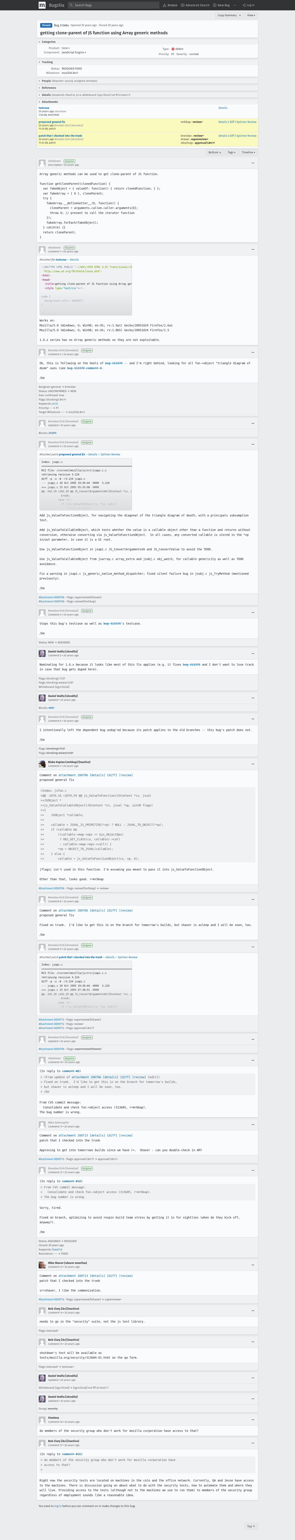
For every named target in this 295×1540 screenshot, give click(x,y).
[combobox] (113, 5)
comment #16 (71, 1454)
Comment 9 (54, 949)
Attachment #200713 (51, 1019)
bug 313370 (113, 363)
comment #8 (70, 1071)
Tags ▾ (232, 152)
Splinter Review (246, 121)
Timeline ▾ (248, 152)
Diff (232, 121)
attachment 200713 (73, 1135)
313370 (52, 433)
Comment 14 (55, 1312)
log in (58, 1506)
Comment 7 (54, 766)
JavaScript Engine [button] (74, 52)
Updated (53, 425)
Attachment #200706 (51, 597)
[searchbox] (113, 5)
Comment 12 (55, 1172)
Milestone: (53, 72)
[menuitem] (170, 5)
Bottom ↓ (215, 152)
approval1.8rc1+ (205, 142)
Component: (52, 52)
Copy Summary (227, 15)
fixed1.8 (57, 1249)
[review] (126, 775)
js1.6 (55, 403)
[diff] (112, 775)
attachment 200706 (73, 775)
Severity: (181, 54)
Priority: (164, 54)
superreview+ (199, 139)
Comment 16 (55, 1421)
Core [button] (66, 48)
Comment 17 (55, 1445)
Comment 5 (54, 655)
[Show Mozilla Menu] (42, 5)
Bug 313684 (61, 25)
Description (55, 164)
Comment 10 (55, 1062)
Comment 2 (54, 354)
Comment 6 (54, 720)
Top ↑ (251, 1526)
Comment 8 (55, 901)
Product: (54, 48)
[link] (86, 289)
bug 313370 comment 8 (84, 368)
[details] (97, 775)
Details (223, 107)
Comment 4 (54, 614)
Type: (166, 49)
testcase (44, 107)
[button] (248, 5)
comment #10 (71, 1181)
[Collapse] (252, 163)
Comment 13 (55, 1266)
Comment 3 (54, 446)
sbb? (51, 707)
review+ (198, 121)
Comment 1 (54, 251)
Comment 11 (55, 1126)
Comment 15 (55, 1343)
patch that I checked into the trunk (60, 135)
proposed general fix (52, 121)
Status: (55, 68)
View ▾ (251, 15)
